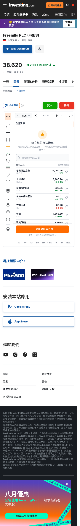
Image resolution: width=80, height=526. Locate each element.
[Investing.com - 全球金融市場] (21, 5)
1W (25, 242)
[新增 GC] (66, 215)
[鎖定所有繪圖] (8, 204)
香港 (35, 15)
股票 (7, 15)
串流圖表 (7, 90)
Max (68, 242)
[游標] (8, 116)
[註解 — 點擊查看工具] (8, 181)
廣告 (44, 381)
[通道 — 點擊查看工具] (8, 132)
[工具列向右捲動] (71, 116)
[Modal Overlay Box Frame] (35, 503)
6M (43, 242)
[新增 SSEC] (66, 180)
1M (31, 242)
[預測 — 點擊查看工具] (8, 167)
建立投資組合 (11, 389)
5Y (62, 242)
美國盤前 (61, 15)
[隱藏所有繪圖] (8, 212)
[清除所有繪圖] (8, 229)
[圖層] (8, 219)
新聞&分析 (31, 81)
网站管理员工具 (12, 396)
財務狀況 (48, 81)
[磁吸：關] (8, 190)
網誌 (5, 373)
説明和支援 (48, 389)
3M (37, 242)
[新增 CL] (66, 206)
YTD (49, 242)
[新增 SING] (66, 189)
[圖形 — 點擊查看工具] (8, 139)
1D (18, 242)
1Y (56, 242)
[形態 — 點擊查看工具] (8, 160)
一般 (6, 81)
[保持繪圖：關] (8, 197)
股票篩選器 (20, 15)
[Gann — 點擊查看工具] (8, 153)
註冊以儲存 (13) (44, 229)
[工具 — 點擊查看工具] (8, 174)
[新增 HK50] (66, 172)
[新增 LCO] (66, 197)
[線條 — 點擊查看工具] (8, 125)
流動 (5, 381)
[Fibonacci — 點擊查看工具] (8, 146)
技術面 (63, 81)
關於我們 (47, 373)
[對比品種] (35, 115)
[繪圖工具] (14, 179)
